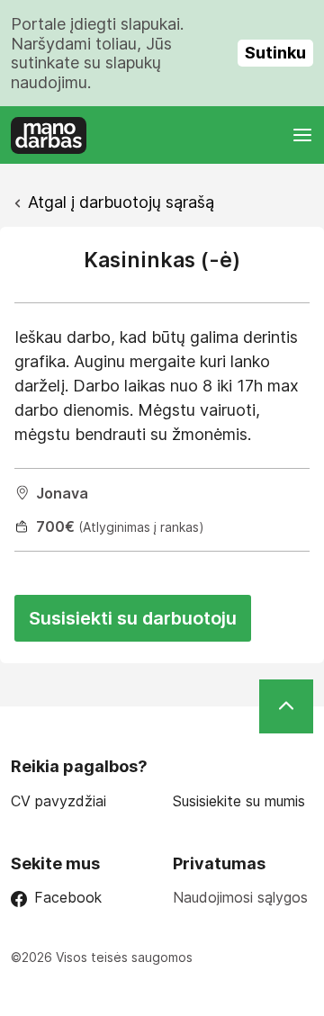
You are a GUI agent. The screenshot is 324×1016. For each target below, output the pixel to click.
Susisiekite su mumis (239, 801)
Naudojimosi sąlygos (240, 897)
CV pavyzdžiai (58, 801)
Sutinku (275, 52)
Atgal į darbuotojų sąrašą (121, 202)
